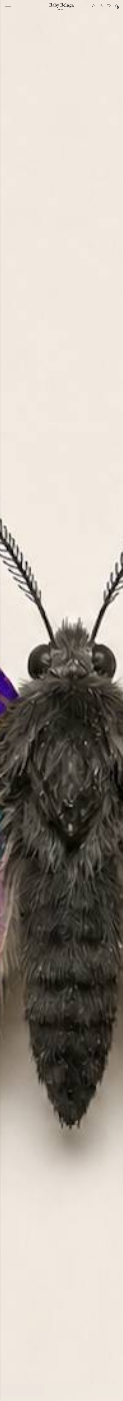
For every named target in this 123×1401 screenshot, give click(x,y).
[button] (8, 6)
